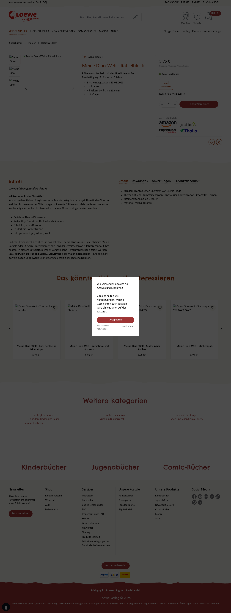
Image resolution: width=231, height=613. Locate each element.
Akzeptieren (116, 320)
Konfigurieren (128, 326)
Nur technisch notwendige (103, 327)
